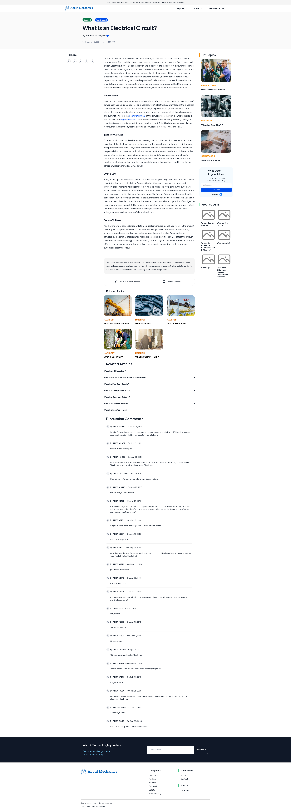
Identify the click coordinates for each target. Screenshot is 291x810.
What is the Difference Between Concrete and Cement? (222, 272)
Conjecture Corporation (104, 803)
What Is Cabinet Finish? (147, 356)
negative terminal (128, 119)
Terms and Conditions (98, 806)
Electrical (153, 786)
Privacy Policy (85, 806)
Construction (208, 156)
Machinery (109, 320)
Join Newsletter (217, 8)
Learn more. (180, 2)
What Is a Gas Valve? (177, 323)
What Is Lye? (206, 268)
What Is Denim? (143, 323)
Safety (152, 790)
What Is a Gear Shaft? (212, 125)
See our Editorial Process (129, 281)
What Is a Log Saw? (113, 356)
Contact (184, 779)
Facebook (185, 790)
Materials (140, 320)
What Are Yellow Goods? (116, 323)
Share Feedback (174, 281)
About (183, 775)
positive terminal (137, 115)
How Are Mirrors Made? (213, 89)
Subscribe (216, 190)
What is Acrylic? (223, 243)
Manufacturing (209, 85)
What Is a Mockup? (210, 160)
